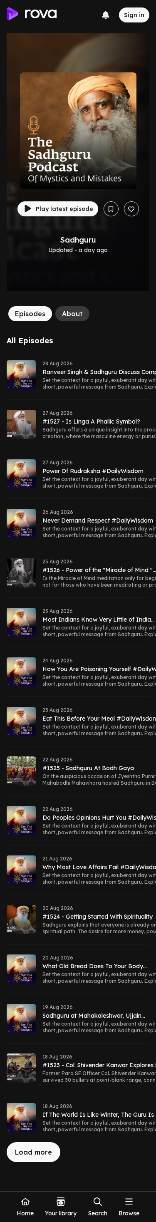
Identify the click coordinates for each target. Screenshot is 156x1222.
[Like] (131, 208)
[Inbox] (106, 15)
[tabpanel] (78, 749)
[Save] (111, 208)
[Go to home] (32, 15)
